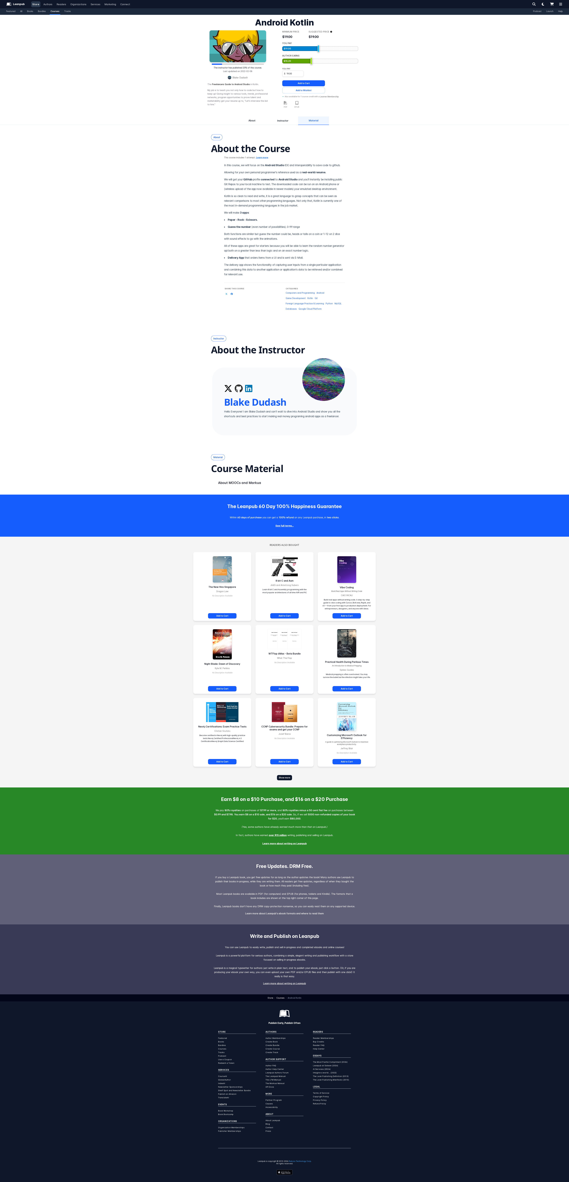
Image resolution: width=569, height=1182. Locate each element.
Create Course (273, 1049)
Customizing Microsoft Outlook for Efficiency (347, 737)
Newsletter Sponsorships (230, 1087)
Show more (284, 777)
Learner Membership (329, 96)
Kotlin (310, 298)
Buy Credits (318, 1042)
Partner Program (274, 1100)
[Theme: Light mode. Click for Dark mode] (542, 4)
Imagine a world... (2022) (325, 1073)
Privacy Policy (320, 1100)
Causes (269, 1104)
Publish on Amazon (227, 1094)
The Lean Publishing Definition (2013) (331, 1076)
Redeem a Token (226, 1063)
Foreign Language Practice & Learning (305, 303)
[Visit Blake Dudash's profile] (323, 379)
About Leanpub (273, 1120)
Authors (47, 4)
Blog (268, 1124)
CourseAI (222, 1076)
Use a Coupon (225, 1059)
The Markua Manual (275, 1083)
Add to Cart (304, 83)
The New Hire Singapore (222, 586)
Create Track (272, 1052)
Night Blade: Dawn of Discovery (222, 663)
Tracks (67, 11)
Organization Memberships (231, 1127)
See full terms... (284, 525)
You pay (286, 69)
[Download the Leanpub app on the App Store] (284, 1172)
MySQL (338, 303)
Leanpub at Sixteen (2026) (325, 1065)
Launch (549, 11)
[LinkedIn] (248, 388)
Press (268, 1131)
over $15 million (278, 835)
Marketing (110, 4)
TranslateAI (223, 1097)
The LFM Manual (273, 1080)
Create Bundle (272, 1045)
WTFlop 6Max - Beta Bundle (284, 653)
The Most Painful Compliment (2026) (330, 1062)
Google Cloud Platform (310, 309)
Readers (61, 4)
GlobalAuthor (224, 1080)
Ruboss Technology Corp (300, 1161)
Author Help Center (275, 1069)
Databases (291, 309)
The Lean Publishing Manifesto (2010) (331, 1080)
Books (30, 11)
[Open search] (534, 4)
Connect (125, 4)
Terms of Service (321, 1093)
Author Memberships (276, 1038)
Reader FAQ (319, 1045)
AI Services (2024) (322, 1069)
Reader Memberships (323, 1038)
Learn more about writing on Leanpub (284, 843)
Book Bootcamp (226, 1114)
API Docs (270, 1087)
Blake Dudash (240, 77)
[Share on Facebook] (232, 294)
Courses (55, 11)
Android (320, 293)
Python (329, 303)
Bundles (42, 11)
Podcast (537, 11)
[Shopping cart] (551, 4)
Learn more (262, 157)
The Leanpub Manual (276, 1076)
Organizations (78, 4)
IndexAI (221, 1083)
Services (95, 4)
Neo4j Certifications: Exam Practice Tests (222, 726)
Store (35, 4)
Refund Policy (319, 1104)
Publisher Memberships (229, 1131)
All (21, 11)
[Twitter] (228, 388)
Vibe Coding (347, 587)
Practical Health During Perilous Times (347, 661)
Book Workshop (225, 1111)
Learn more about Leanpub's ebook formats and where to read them (284, 913)
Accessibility (272, 1107)
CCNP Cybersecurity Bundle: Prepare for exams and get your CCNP (284, 728)
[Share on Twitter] (226, 294)
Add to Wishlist (303, 90)
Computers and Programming (300, 293)
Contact (269, 1127)
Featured (10, 11)
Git (316, 298)
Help (560, 11)
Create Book (272, 1042)
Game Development (296, 298)
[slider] (318, 48)
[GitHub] (239, 388)
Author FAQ (271, 1065)
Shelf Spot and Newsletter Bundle (234, 1090)
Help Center (319, 1049)
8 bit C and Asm (285, 580)
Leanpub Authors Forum (277, 1073)
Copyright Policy (321, 1096)
